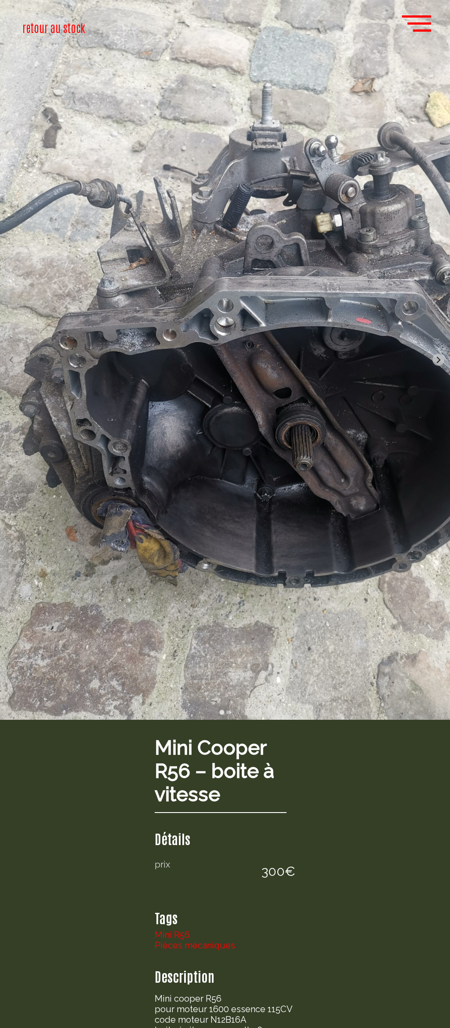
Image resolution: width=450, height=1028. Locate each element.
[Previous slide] (12, 360)
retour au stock (53, 27)
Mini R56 (172, 935)
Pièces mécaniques (195, 945)
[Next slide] (438, 360)
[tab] (221, 712)
